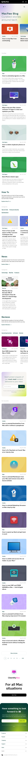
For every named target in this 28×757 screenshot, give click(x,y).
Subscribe (22, 720)
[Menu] (25, 1)
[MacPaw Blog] (5, 2)
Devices (21, 333)
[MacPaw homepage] (2, 755)
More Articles (14, 653)
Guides (4, 36)
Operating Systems (7, 333)
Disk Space (4, 105)
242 (23, 658)
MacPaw (11, 272)
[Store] (23, 2)
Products (16, 272)
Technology (23, 36)
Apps (3, 73)
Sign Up (22, 386)
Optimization (5, 212)
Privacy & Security (14, 209)
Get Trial (14, 695)
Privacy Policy (13, 391)
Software (15, 333)
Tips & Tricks (5, 209)
